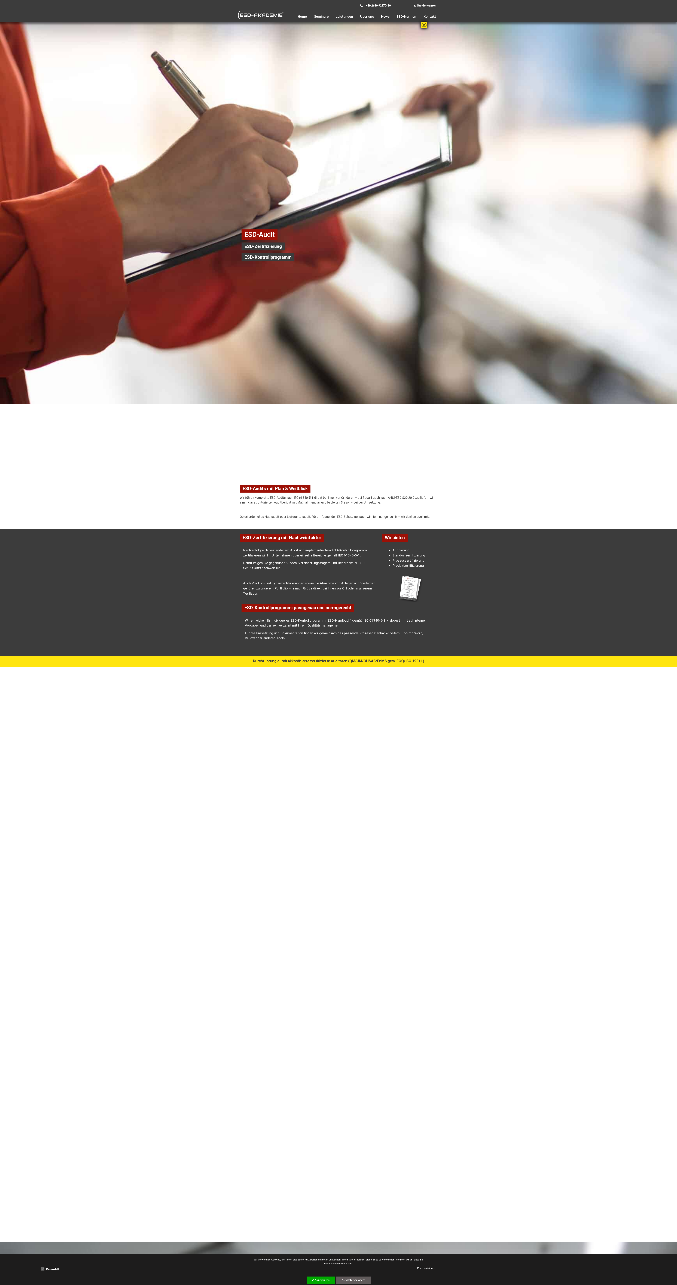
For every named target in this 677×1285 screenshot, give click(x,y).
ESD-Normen (406, 16)
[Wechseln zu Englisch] (357, 4)
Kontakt (429, 16)
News (385, 16)
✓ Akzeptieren (321, 1279)
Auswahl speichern (353, 1279)
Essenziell (52, 1269)
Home (302, 16)
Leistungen (344, 16)
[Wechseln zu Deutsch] (357, 8)
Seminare (321, 16)
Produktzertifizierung (408, 566)
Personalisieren (426, 1268)
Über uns (367, 16)
